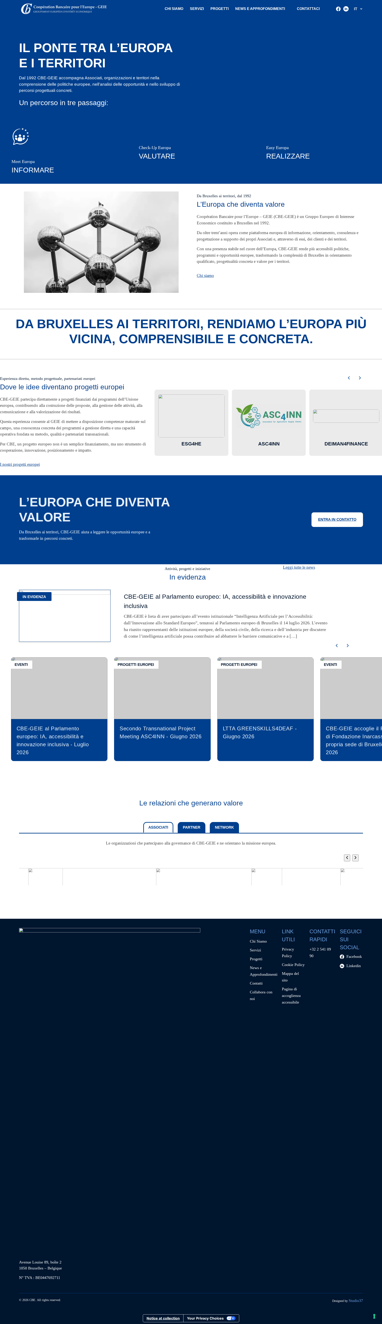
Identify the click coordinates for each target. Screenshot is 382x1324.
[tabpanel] (191, 870)
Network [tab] (224, 827)
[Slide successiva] (360, 378)
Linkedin (353, 966)
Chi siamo (205, 275)
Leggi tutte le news (299, 567)
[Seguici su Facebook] (338, 9)
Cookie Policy (293, 964)
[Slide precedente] (349, 378)
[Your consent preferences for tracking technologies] (374, 1316)
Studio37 (356, 1300)
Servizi (197, 9)
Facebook (354, 956)
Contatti (256, 983)
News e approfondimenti (260, 9)
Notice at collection (163, 1318)
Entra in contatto (337, 519)
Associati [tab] (158, 827)
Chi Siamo (174, 9)
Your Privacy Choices (205, 1318)
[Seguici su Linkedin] (346, 8)
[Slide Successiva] (355, 857)
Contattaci (308, 9)
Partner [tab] (191, 827)
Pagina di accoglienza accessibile (291, 995)
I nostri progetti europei (20, 464)
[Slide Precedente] (347, 857)
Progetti (219, 9)
